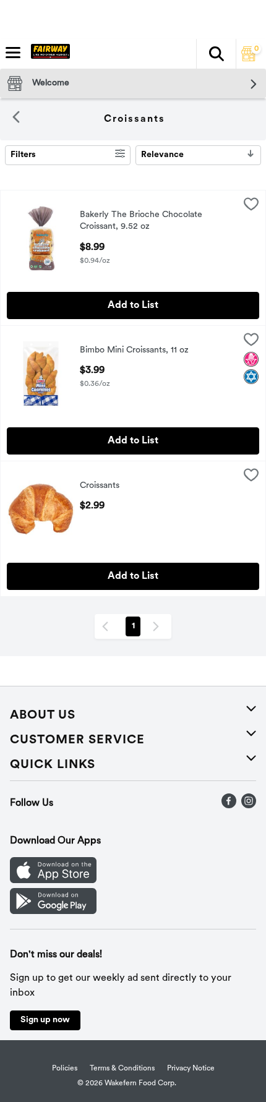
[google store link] (53, 911)
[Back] (16, 119)
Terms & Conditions (122, 1068)
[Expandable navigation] (13, 52)
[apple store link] (53, 881)
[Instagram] (248, 806)
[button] (216, 54)
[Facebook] (228, 806)
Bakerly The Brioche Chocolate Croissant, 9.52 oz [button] (141, 221)
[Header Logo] (48, 54)
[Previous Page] (108, 626)
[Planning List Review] (248, 59)
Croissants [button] (129, 486)
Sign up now (45, 1020)
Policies (64, 1068)
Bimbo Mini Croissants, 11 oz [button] (134, 351)
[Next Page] (158, 626)
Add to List (133, 305)
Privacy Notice (191, 1068)
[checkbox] (251, 206)
